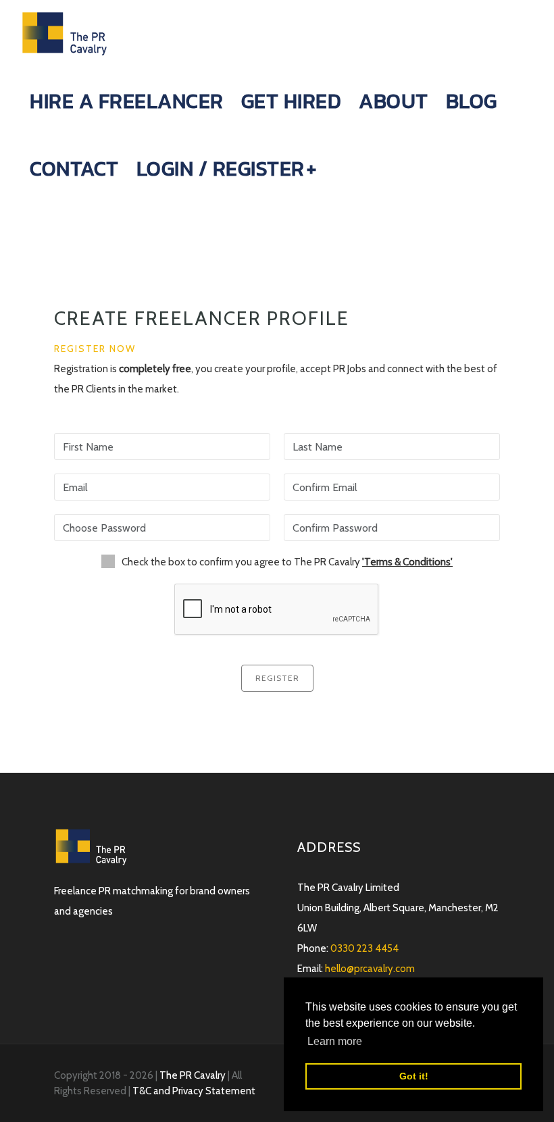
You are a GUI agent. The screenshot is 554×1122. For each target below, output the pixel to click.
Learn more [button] (334, 1041)
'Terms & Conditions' (407, 562)
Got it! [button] (413, 1076)
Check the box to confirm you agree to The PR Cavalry (287, 562)
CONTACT (74, 168)
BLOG (471, 101)
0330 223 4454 (364, 948)
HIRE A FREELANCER (127, 101)
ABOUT (393, 101)
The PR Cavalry (193, 1075)
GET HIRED (291, 101)
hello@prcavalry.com (370, 969)
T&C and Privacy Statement (193, 1091)
